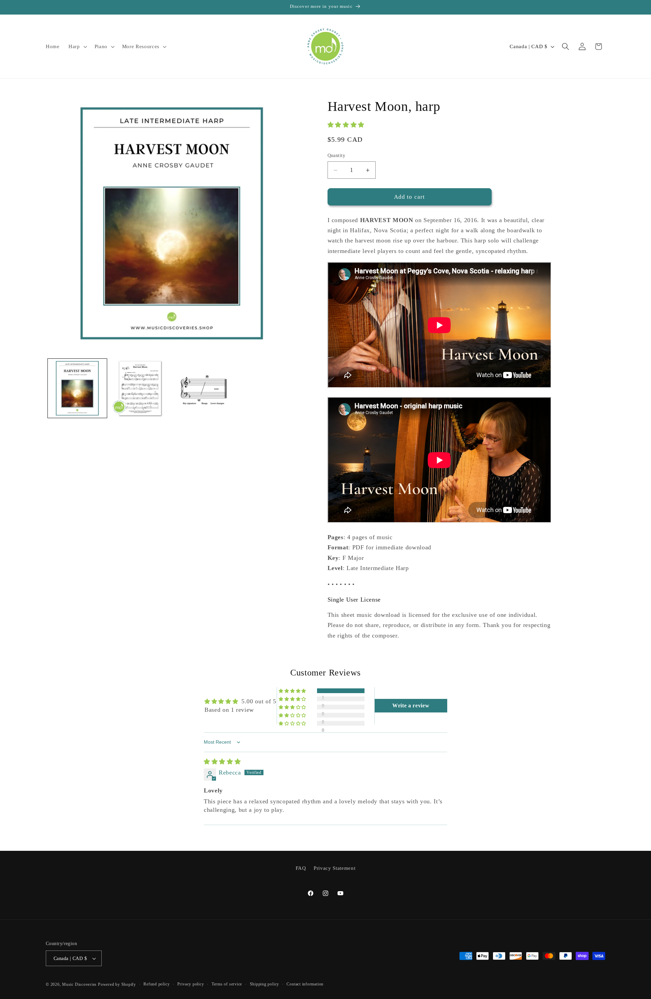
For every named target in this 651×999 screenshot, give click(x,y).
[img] (222, 761)
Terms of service (227, 984)
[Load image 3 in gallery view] (202, 388)
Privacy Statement (334, 868)
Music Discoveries (79, 984)
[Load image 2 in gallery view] (140, 388)
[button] (77, 46)
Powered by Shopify (117, 984)
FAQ (301, 868)
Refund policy (156, 984)
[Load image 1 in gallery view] (77, 388)
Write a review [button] (410, 705)
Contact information (305, 984)
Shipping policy (264, 984)
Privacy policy (190, 984)
